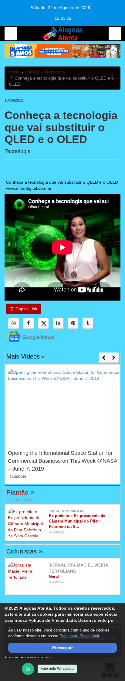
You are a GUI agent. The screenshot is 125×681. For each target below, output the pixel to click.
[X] (43, 323)
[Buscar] (115, 33)
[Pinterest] (73, 323)
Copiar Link (25, 308)
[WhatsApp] (28, 669)
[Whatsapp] (13, 323)
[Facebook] (28, 323)
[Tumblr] (88, 323)
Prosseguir (62, 647)
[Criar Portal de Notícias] (109, 669)
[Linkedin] (58, 323)
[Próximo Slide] (114, 357)
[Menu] (11, 33)
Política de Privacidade (79, 636)
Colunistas (24, 551)
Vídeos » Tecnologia (45, 72)
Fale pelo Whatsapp (57, 668)
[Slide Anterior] (104, 357)
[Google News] (25, 336)
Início (14, 72)
